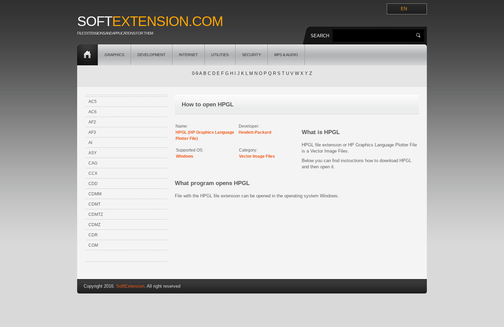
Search (320, 35)
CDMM (94, 194)
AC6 (92, 111)
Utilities (220, 55)
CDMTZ (95, 214)
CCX (92, 173)
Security (251, 55)
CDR (93, 235)
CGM (93, 245)
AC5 (92, 101)
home (87, 54)
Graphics (114, 55)
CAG (92, 163)
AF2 (92, 122)
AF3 (92, 132)
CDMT (94, 204)
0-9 (195, 73)
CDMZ (94, 224)
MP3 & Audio (286, 55)
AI (90, 142)
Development (151, 55)
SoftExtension (130, 286)
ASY (92, 153)
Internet (188, 55)
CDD (93, 183)
